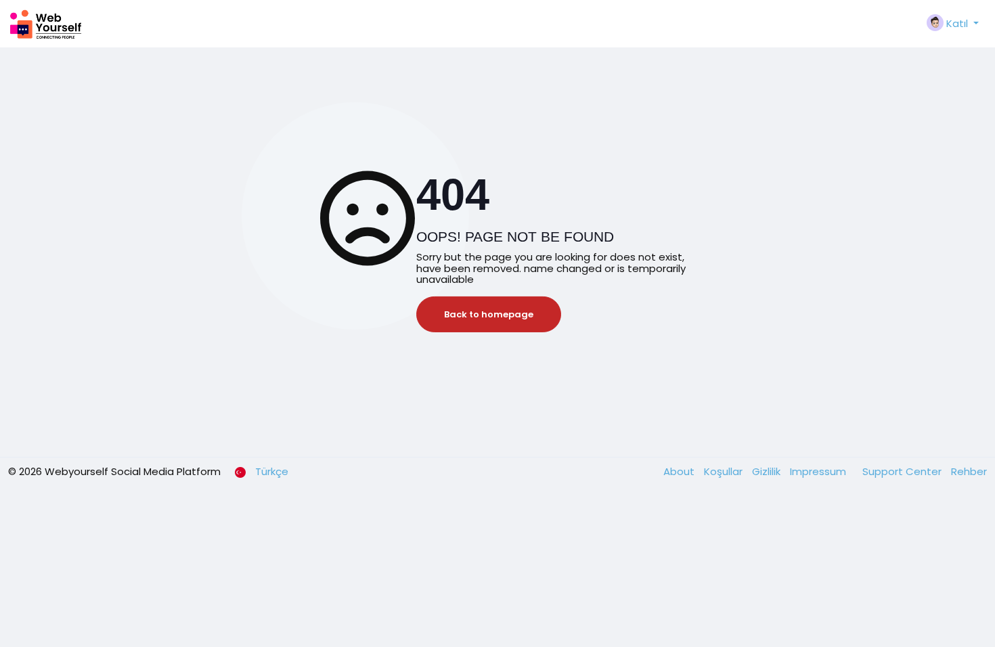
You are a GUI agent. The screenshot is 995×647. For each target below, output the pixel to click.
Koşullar (724, 471)
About (680, 471)
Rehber (969, 471)
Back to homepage (488, 314)
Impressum (819, 471)
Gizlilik (767, 471)
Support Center (903, 471)
